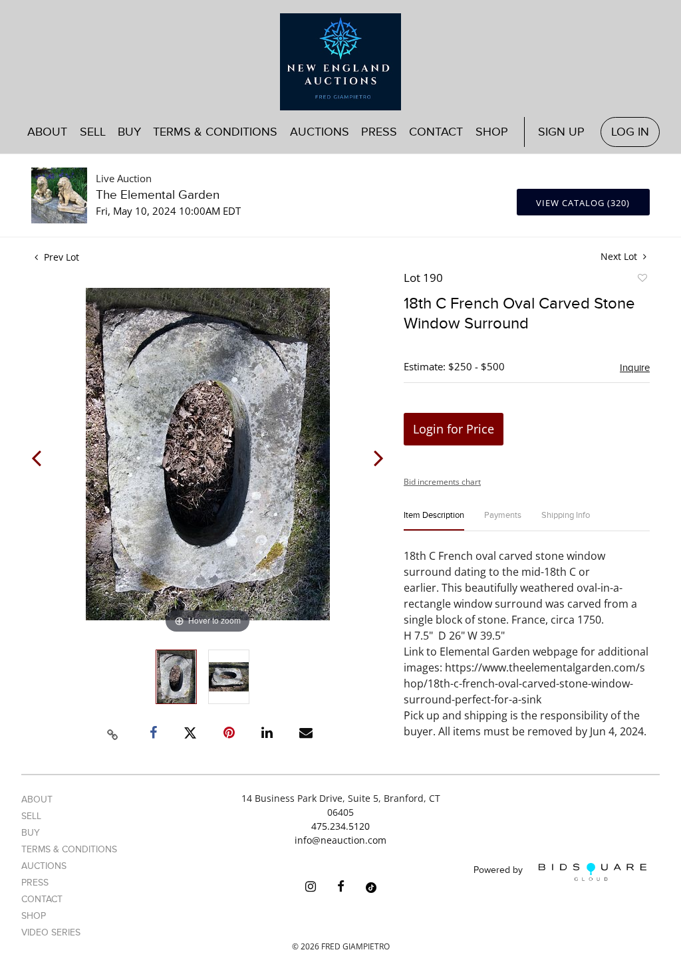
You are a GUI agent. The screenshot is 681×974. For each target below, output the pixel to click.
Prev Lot (60, 257)
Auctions (44, 866)
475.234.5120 (340, 826)
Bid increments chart (442, 481)
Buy (30, 832)
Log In (630, 132)
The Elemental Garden (157, 195)
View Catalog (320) (583, 203)
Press (379, 132)
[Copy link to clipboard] (113, 733)
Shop (492, 132)
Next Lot (620, 256)
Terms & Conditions (215, 132)
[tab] (434, 521)
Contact (436, 132)
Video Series (50, 932)
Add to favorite (642, 280)
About (47, 132)
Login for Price (453, 429)
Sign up (561, 132)
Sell (31, 816)
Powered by (499, 870)
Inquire (635, 368)
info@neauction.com (340, 840)
